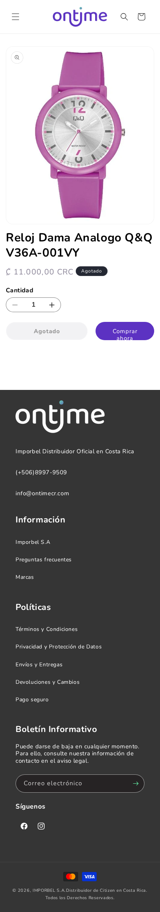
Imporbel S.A (33, 542)
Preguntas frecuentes (44, 559)
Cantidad (19, 290)
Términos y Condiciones (47, 629)
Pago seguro (32, 699)
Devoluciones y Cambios (48, 682)
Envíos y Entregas (39, 664)
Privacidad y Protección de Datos (59, 646)
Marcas (25, 577)
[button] (15, 16)
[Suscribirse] (135, 783)
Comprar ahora (125, 333)
